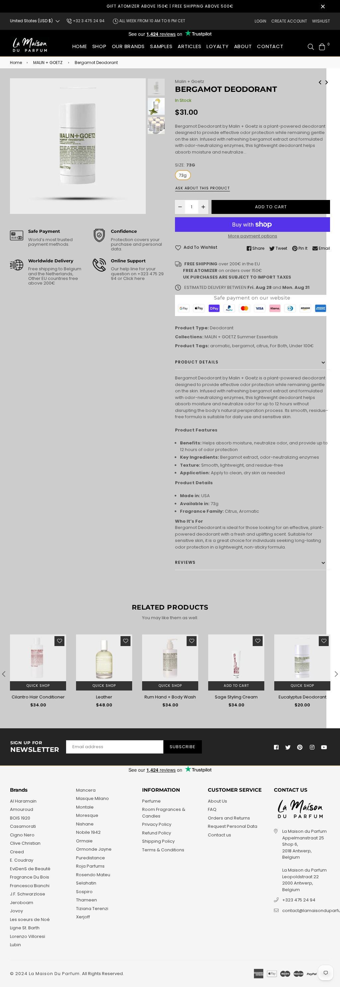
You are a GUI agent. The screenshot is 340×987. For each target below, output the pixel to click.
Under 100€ (301, 346)
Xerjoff (83, 917)
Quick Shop (38, 685)
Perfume (151, 801)
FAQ (212, 809)
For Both (278, 346)
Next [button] (137, 146)
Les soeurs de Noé (30, 919)
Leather (104, 697)
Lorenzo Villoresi (27, 936)
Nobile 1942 (88, 832)
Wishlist (321, 21)
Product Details (196, 362)
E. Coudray (21, 860)
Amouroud (21, 809)
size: (185, 165)
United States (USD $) (31, 21)
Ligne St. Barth (25, 928)
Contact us (219, 835)
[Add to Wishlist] (59, 641)
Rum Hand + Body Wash (170, 697)
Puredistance (90, 858)
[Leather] (320, 81)
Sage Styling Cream (236, 697)
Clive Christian (25, 843)
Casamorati (23, 826)
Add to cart (236, 685)
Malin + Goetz (189, 81)
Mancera (86, 790)
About (243, 46)
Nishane (85, 824)
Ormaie (84, 841)
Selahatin (86, 883)
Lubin (15, 945)
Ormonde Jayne (94, 849)
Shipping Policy (158, 841)
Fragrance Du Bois (29, 877)
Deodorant (221, 328)
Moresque (87, 815)
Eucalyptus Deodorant (302, 697)
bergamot (243, 346)
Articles (189, 46)
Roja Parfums (90, 866)
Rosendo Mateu (93, 875)
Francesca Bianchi (29, 886)
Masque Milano (92, 798)
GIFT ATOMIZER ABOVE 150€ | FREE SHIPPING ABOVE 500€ (170, 6)
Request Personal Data (232, 826)
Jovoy (16, 911)
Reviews (185, 562)
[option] (78, 146)
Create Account (289, 21)
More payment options (252, 236)
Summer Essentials (257, 337)
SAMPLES (161, 46)
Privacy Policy (156, 824)
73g (183, 175)
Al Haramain (23, 801)
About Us (217, 801)
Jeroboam (21, 902)
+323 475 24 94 (298, 900)
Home (79, 46)
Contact (270, 46)
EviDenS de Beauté (30, 869)
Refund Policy (156, 833)
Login (260, 21)
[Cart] (322, 46)
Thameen (86, 900)
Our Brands (128, 46)
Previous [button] (18, 146)
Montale (85, 807)
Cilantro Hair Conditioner (38, 697)
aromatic (220, 346)
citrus (262, 346)
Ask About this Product (202, 188)
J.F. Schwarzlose (27, 894)
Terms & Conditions (163, 850)
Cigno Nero (22, 835)
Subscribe (183, 747)
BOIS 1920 (20, 818)
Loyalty (217, 46)
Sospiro (84, 891)
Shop (99, 46)
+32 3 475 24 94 (88, 21)
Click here (133, 278)
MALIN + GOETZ (47, 62)
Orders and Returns (229, 818)
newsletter (34, 747)
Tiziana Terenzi (92, 908)
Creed (17, 852)
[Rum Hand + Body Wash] (326, 81)
